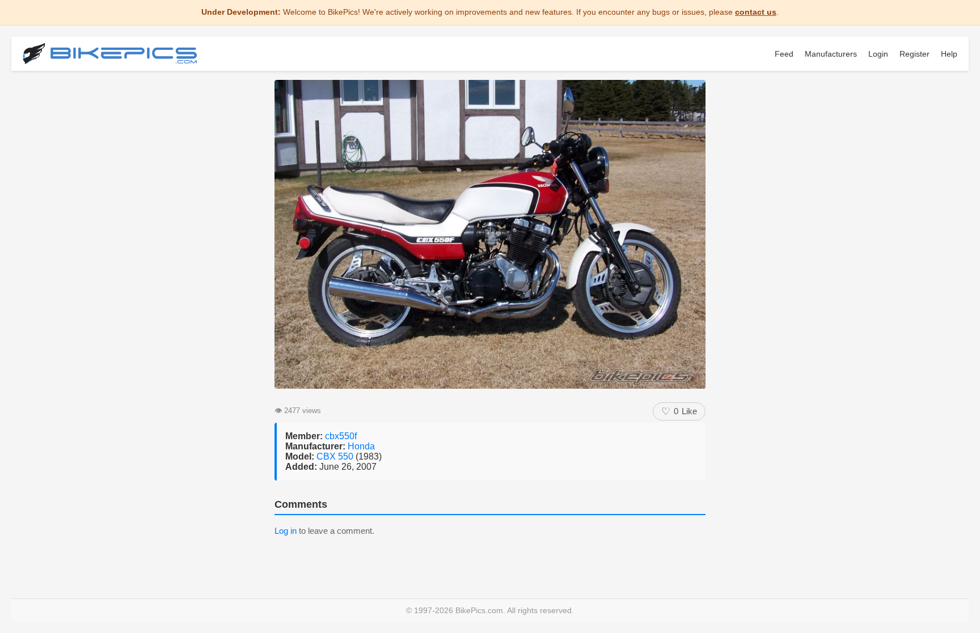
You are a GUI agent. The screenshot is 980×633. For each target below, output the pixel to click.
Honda (361, 446)
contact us (755, 11)
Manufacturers (831, 53)
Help (949, 53)
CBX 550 (336, 456)
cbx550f (341, 436)
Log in (285, 531)
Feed (784, 53)
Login (878, 53)
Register (914, 53)
